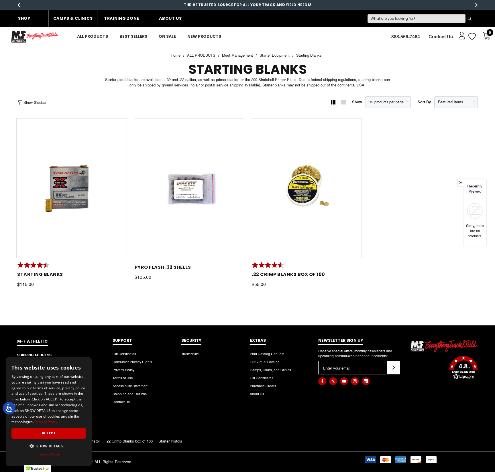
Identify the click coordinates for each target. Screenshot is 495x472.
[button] (444, 368)
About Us (170, 18)
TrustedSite (190, 353)
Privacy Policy (123, 369)
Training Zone (121, 18)
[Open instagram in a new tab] (355, 381)
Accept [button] (49, 432)
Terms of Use (123, 377)
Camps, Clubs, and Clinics (270, 369)
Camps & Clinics (73, 18)
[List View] (343, 101)
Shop (24, 18)
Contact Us (441, 36)
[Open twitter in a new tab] (333, 381)
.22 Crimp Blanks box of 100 (129, 441)
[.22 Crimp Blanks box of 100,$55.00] (306, 188)
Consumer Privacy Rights (132, 361)
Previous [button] (19, 5)
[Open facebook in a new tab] (322, 381)
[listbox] (456, 102)
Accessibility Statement (130, 385)
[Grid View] (333, 101)
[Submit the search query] (469, 19)
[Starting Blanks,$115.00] (71, 188)
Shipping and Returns (130, 393)
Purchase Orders (263, 385)
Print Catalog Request (267, 353)
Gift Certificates (124, 353)
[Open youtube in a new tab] (344, 381)
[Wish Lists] (471, 36)
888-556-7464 (405, 36)
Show (357, 101)
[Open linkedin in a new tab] (366, 381)
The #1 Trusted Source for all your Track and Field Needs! (247, 4)
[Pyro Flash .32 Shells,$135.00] (189, 188)
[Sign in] (459, 35)
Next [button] (476, 5)
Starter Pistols (170, 441)
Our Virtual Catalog (265, 361)
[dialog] (49, 411)
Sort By (424, 101)
